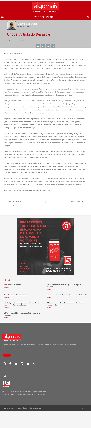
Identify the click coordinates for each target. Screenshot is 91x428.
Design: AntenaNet (84, 408)
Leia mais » (6, 287)
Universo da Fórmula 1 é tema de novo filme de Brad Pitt (67, 295)
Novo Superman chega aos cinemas (16, 295)
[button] (2, 17)
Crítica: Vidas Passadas (12, 285)
